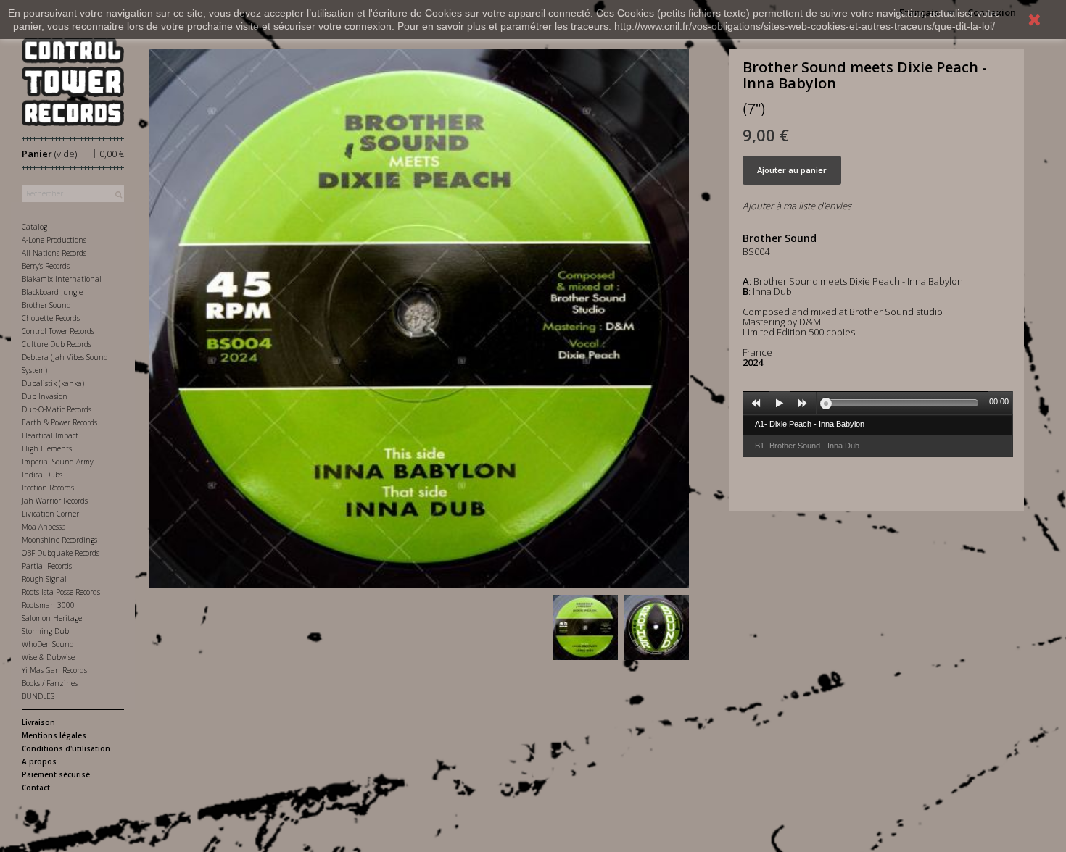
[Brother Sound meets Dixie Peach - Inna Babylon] (585, 627)
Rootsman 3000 (48, 605)
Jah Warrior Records (55, 501)
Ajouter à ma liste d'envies (797, 205)
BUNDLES (38, 696)
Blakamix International (62, 279)
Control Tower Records (58, 331)
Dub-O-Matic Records (56, 409)
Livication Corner (50, 514)
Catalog (34, 227)
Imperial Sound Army (58, 461)
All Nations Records (54, 253)
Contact (36, 787)
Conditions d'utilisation (66, 748)
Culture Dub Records (56, 344)
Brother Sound (46, 305)
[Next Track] (803, 403)
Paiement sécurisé (56, 774)
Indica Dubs (42, 474)
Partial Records (47, 566)
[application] (878, 402)
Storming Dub (45, 631)
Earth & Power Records (59, 422)
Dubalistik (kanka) (53, 383)
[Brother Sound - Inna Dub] (656, 627)
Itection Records (48, 488)
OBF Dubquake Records (60, 553)
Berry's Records (46, 266)
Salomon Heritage (52, 618)
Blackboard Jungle (52, 292)
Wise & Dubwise (48, 657)
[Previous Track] (756, 403)
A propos (39, 761)
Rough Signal (44, 579)
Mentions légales (54, 735)
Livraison (38, 722)
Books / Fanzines (50, 683)
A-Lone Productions (54, 240)
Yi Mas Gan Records (54, 670)
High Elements (47, 448)
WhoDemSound (48, 644)
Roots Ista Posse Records (61, 592)
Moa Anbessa (44, 527)
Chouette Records (51, 318)
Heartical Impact (50, 435)
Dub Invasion (44, 396)
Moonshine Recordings (59, 540)
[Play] (779, 403)
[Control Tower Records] (73, 82)
